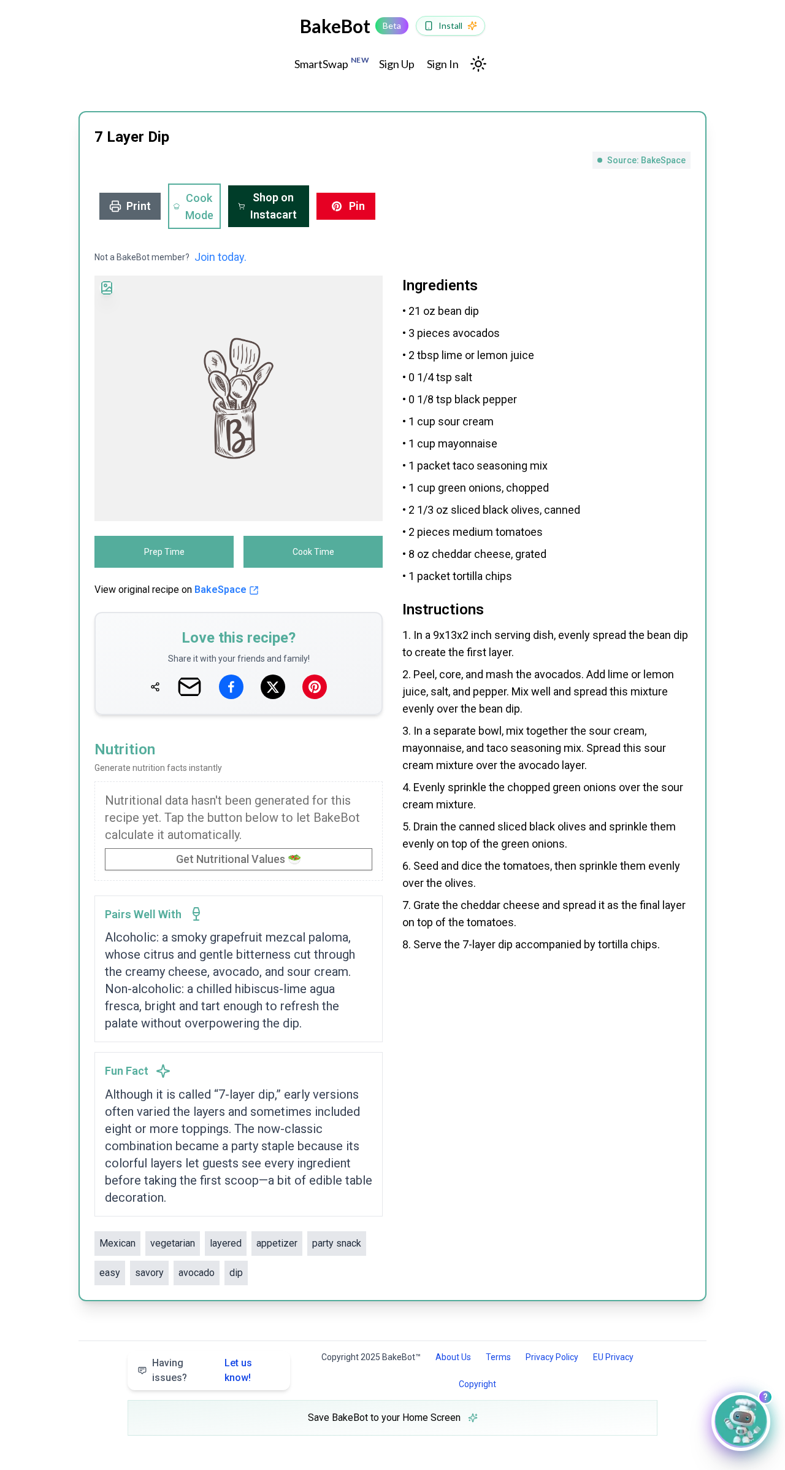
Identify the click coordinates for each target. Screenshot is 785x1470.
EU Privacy (613, 1357)
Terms (498, 1357)
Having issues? (202, 1370)
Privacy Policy (552, 1357)
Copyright (477, 1384)
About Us (453, 1357)
